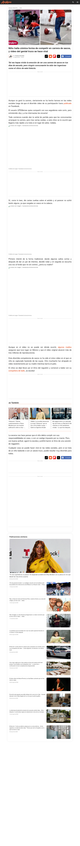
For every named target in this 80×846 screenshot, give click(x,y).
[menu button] (77, 2)
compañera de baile (17, 370)
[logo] (6, 2)
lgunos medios (65, 347)
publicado (67, 103)
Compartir (68, 56)
